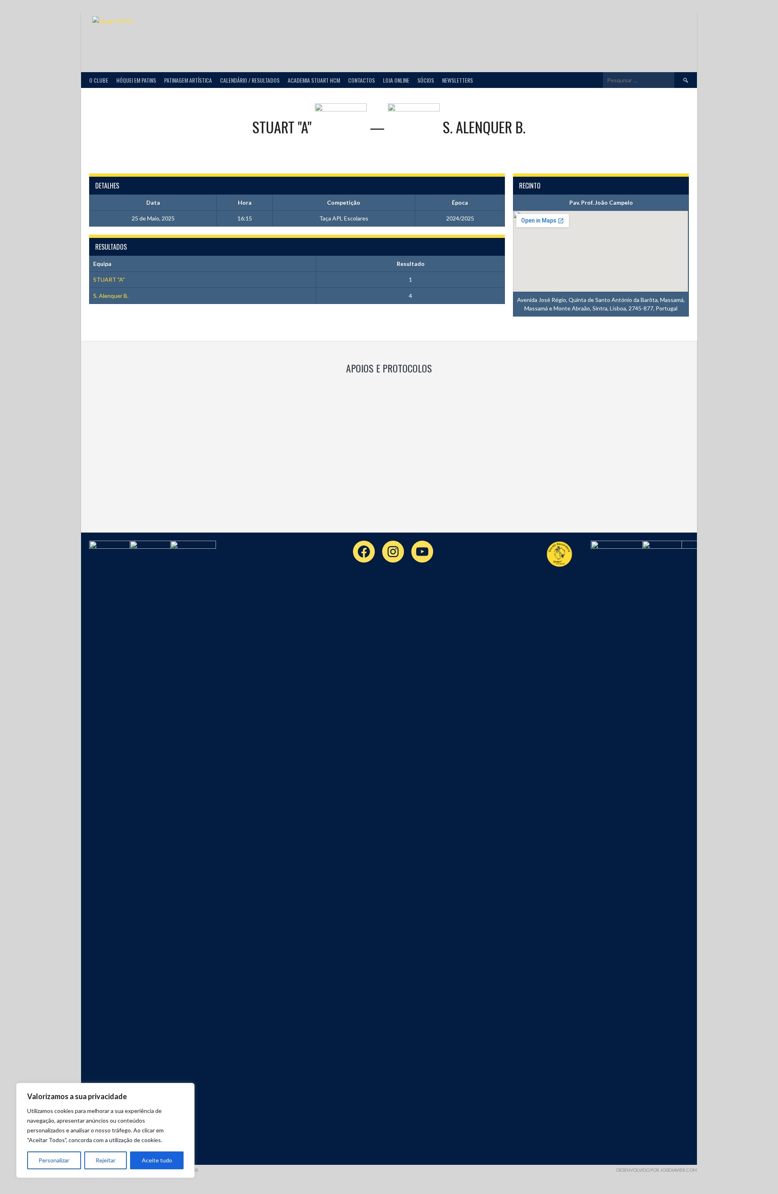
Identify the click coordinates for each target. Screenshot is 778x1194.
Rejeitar (105, 1160)
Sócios (425, 80)
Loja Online (396, 80)
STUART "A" (109, 279)
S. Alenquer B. (110, 295)
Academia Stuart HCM (314, 80)
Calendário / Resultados (250, 80)
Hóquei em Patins (136, 80)
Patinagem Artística (188, 80)
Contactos (361, 80)
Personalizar (53, 1160)
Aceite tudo (157, 1160)
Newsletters (457, 80)
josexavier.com (678, 1170)
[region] (105, 1130)
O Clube (98, 80)
